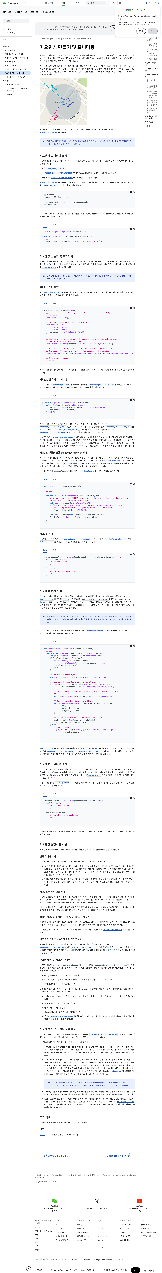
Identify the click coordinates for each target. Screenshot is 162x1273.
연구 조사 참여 (146, 1236)
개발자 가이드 (124, 1229)
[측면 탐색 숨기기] (28, 1268)
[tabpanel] (87, 238)
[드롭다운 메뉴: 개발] (68, 3)
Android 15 (102, 1232)
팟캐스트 (38, 1250)
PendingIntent (49, 267)
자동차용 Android (83, 1236)
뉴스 (36, 1242)
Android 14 (102, 1236)
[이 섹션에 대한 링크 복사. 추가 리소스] (55, 1117)
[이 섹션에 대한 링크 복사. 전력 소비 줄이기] (58, 856)
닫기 (141, 31)
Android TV (81, 1240)
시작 (152, 31)
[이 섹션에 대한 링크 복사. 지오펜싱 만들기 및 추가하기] (75, 256)
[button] (14, 40)
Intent (62, 458)
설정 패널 (115, 1085)
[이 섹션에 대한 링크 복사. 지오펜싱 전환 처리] (64, 591)
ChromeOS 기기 (83, 1232)
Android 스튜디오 (144, 3)
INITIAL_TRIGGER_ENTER (66, 430)
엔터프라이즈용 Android (43, 1231)
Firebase (86, 1260)
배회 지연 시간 (111, 950)
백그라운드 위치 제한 (116, 619)
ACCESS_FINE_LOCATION (55, 169)
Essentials (29, 3)
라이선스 (52, 1270)
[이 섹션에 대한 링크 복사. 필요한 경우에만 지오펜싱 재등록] (73, 960)
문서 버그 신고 (146, 1229)
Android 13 (102, 1240)
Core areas (21, 12)
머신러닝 (59, 1229)
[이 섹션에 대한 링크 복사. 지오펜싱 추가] (55, 534)
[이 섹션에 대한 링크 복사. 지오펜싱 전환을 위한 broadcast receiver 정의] (89, 452)
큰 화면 (79, 1225)
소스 (36, 1239)
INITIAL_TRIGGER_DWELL (62, 437)
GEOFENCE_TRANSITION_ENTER (53, 427)
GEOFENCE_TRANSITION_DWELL (84, 947)
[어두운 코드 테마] (131, 192)
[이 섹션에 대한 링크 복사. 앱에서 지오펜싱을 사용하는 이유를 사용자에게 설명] (92, 917)
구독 (135, 1270)
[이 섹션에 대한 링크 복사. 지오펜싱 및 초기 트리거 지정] (70, 379)
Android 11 (102, 1248)
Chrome (75, 1260)
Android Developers (46, 39)
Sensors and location (43, 12)
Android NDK (124, 1240)
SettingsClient (116, 1071)
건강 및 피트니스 (61, 1232)
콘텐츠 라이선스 (69, 1175)
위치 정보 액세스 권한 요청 (62, 178)
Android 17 (102, 1225)
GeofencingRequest (61, 384)
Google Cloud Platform (103, 1260)
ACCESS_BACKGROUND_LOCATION (58, 173)
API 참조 (122, 1232)
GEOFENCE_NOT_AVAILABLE (62, 1016)
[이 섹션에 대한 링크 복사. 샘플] (46, 1129)
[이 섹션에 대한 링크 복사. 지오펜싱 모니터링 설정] (69, 156)
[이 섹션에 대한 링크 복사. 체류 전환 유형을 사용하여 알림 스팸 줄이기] (84, 939)
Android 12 (102, 1244)
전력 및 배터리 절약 (64, 144)
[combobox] (97, 3)
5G (57, 1244)
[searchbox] (16, 21)
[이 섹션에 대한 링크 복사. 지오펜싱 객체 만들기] (62, 287)
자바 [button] (54, 225)
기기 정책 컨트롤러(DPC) (84, 1085)
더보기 (76, 3)
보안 (36, 1235)
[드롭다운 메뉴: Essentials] (36, 3)
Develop (7, 12)
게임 (57, 1225)
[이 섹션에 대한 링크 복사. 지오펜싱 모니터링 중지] (69, 764)
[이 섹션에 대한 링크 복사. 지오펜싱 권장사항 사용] (69, 844)
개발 (63, 3)
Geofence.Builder (52, 292)
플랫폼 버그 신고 (146, 1225)
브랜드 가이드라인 (64, 1270)
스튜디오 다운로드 (126, 1236)
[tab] (45, 225)
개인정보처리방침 (62, 1240)
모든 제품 (120, 1260)
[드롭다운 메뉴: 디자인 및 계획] (56, 3)
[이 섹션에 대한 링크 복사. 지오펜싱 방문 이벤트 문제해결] (78, 1029)
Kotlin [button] (45, 225)
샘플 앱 (42, 1135)
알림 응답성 (49, 866)
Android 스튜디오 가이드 (128, 1225)
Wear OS (80, 1229)
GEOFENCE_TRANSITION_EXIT (118, 427)
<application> (51, 185)
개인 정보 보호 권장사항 (112, 930)
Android (38, 1227)
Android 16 (102, 1229)
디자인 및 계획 (48, 3)
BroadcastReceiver (49, 132)
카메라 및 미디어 (61, 1236)
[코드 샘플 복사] (133, 192)
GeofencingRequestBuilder (101, 384)
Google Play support (148, 1232)
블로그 (37, 1246)
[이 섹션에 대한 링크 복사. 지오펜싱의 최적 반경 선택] (67, 892)
